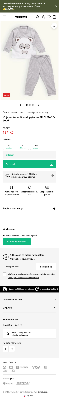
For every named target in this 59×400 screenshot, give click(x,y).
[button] (56, 6)
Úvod (5, 112)
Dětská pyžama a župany (37, 112)
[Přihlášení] (43, 17)
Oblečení (14, 112)
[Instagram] (12, 349)
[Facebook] (6, 349)
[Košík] (54, 17)
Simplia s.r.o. (43, 392)
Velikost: (7, 139)
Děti (22, 112)
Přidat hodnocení (16, 241)
